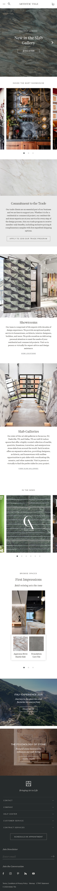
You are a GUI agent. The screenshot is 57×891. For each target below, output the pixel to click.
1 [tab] (24, 153)
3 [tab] (33, 153)
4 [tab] (30, 556)
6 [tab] (39, 556)
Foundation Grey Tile (36, 655)
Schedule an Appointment (28, 837)
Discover (29, 51)
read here (28, 709)
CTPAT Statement (42, 883)
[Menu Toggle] (4, 4)
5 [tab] (35, 556)
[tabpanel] (28, 119)
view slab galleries (28, 468)
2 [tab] (28, 153)
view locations (28, 353)
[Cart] (53, 4)
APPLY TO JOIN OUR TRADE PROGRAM (28, 239)
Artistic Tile (12, 887)
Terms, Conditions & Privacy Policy (15, 883)
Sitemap (32, 883)
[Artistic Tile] (28, 4)
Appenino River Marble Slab (21, 655)
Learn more (28, 759)
